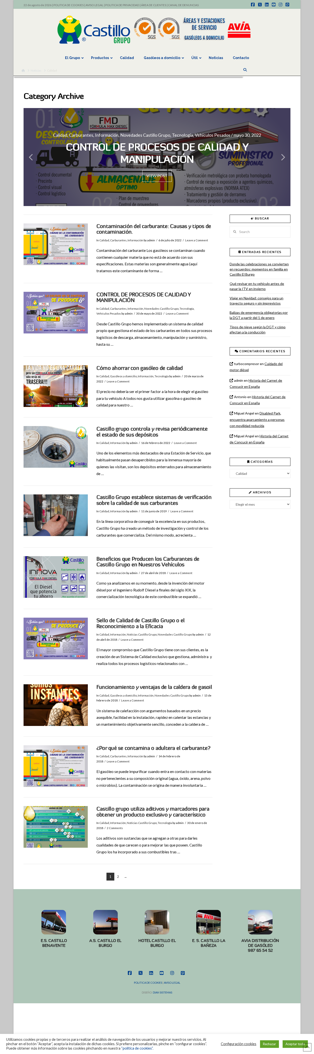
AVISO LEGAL (94, 5)
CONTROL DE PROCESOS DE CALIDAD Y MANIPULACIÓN (143, 297)
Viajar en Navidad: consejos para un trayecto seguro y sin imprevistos (256, 300)
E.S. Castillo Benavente (54, 943)
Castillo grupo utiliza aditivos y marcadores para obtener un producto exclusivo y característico (152, 812)
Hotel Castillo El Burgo (157, 943)
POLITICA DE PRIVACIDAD (122, 5)
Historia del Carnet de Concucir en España (256, 383)
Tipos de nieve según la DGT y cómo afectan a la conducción (258, 329)
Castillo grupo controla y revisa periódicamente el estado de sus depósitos (152, 432)
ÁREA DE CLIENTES (153, 5)
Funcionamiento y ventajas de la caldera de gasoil (154, 687)
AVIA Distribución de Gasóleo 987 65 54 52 (260, 945)
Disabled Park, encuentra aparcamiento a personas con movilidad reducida (257, 419)
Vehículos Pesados (108, 313)
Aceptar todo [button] (295, 1044)
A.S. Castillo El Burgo (105, 943)
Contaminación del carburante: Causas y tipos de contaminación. (153, 229)
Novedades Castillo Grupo (161, 308)
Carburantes (118, 240)
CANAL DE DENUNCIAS (183, 5)
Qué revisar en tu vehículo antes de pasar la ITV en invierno (257, 286)
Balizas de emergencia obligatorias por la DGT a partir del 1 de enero (259, 315)
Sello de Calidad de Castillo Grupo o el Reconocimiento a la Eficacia (140, 623)
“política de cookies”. (137, 1048)
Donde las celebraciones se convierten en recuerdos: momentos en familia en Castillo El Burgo (259, 269)
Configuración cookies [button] (238, 1044)
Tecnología (187, 308)
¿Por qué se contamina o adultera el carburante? (153, 748)
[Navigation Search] (245, 70)
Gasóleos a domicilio (123, 376)
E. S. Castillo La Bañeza (208, 943)
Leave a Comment (196, 240)
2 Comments (115, 828)
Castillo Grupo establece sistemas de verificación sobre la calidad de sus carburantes (153, 500)
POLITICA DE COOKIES (68, 5)
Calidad (104, 240)
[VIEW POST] (56, 244)
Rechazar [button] (269, 1044)
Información (135, 240)
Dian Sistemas (162, 992)
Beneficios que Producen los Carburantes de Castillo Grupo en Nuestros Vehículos (147, 562)
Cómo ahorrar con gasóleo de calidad (139, 368)
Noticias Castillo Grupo (142, 634)
